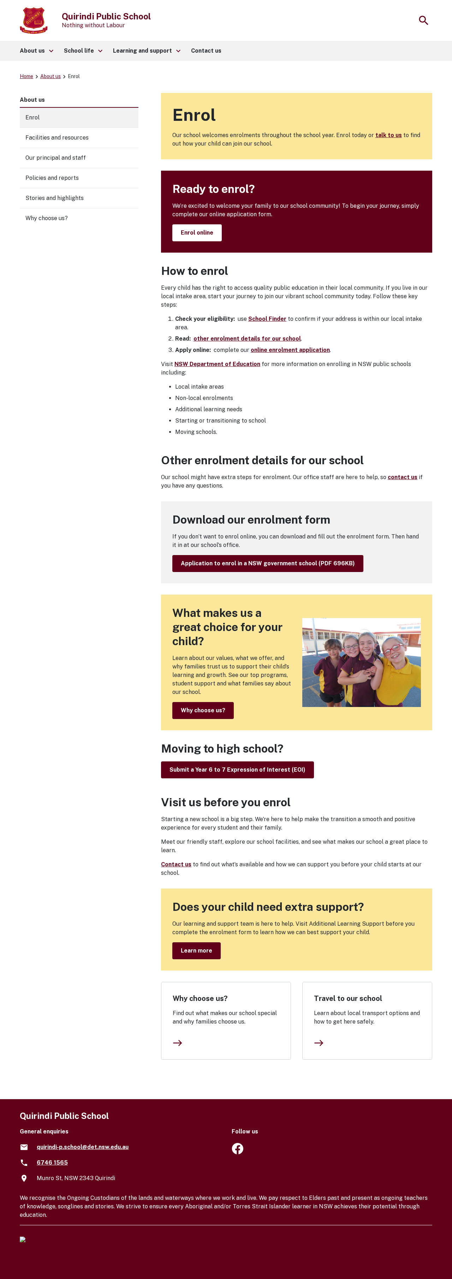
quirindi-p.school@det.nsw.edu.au (83, 1147)
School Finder (267, 319)
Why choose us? (203, 710)
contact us (402, 477)
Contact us (176, 864)
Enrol (32, 117)
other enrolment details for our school (247, 338)
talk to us (388, 135)
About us (50, 76)
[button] (36, 51)
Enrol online (197, 232)
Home (26, 76)
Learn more (196, 950)
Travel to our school (348, 998)
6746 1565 (52, 1162)
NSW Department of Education (217, 364)
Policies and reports (52, 178)
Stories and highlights (54, 198)
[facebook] (237, 1152)
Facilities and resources (57, 137)
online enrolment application (290, 350)
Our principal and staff (55, 157)
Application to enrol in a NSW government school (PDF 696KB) (268, 563)
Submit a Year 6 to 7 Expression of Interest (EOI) (237, 769)
